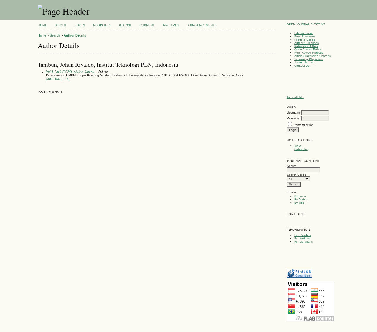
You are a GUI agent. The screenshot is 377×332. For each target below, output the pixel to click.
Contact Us (301, 65)
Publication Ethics (306, 46)
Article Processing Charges (312, 55)
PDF (67, 78)
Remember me (303, 124)
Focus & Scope (304, 39)
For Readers (302, 235)
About (61, 25)
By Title (299, 202)
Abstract (54, 78)
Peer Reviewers (304, 36)
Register (101, 25)
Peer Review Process (308, 52)
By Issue (300, 196)
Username (294, 112)
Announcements (202, 25)
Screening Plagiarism (308, 59)
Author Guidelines (306, 43)
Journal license (304, 62)
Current (147, 25)
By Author (300, 199)
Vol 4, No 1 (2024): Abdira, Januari (70, 71)
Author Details (75, 35)
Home (42, 25)
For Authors (302, 238)
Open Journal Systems (306, 24)
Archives (171, 25)
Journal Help (295, 97)
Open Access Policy (307, 49)
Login (80, 25)
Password (293, 118)
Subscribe (301, 149)
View (297, 145)
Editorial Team (303, 33)
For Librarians (303, 241)
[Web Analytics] (299, 276)
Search (124, 25)
